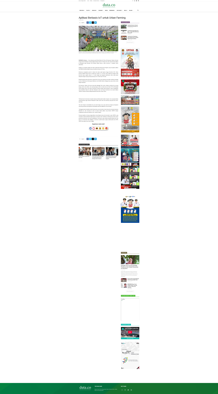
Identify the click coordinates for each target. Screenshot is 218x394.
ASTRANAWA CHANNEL (126, 324)
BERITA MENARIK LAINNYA (84, 144)
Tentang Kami (102, 0)
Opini (122, 263)
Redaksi (91, 0)
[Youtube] (138, 1)
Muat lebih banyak (130, 42)
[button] (138, 10)
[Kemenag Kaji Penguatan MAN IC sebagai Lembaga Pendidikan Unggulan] (112, 151)
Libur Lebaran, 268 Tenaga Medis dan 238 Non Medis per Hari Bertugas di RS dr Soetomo (97, 157)
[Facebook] (133, 1)
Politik (87, 10)
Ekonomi (100, 10)
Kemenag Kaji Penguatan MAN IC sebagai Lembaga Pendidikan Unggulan (111, 157)
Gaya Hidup (119, 10)
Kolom (130, 10)
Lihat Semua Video (130, 338)
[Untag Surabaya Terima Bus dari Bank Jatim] (85, 151)
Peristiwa (81, 10)
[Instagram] (135, 1)
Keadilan (94, 10)
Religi (125, 10)
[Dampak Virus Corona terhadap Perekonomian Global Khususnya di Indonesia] (130, 259)
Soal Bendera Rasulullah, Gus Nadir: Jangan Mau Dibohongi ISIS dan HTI (133, 31)
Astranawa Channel (96, 0)
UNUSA (106, 10)
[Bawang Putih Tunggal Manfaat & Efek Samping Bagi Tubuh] (124, 280)
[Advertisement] (98, 56)
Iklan (88, 0)
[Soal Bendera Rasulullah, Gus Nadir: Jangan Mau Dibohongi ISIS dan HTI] (124, 32)
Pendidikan (111, 10)
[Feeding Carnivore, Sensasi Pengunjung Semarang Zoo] (124, 27)
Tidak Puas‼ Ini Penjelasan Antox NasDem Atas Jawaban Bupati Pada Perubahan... (133, 37)
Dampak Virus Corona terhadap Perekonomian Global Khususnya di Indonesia (129, 267)
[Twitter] (136, 1)
